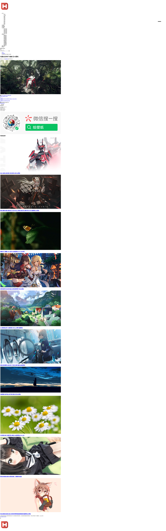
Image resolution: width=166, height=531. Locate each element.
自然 (4, 23)
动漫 (4, 95)
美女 (4, 22)
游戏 (4, 21)
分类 (2, 13)
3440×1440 (5, 31)
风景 (4, 14)
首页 (2, 52)
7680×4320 (5, 28)
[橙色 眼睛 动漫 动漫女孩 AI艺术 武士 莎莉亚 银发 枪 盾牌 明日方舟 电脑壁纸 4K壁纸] (30, 208)
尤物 (4, 19)
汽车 (4, 20)
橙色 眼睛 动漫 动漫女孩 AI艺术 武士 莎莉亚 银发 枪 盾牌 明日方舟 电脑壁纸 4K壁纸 (19, 210)
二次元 (2, 95)
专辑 (3, 34)
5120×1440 (5, 29)
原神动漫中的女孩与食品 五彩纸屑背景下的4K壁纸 (12, 288)
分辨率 (3, 27)
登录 (4, 48)
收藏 (4, 96)
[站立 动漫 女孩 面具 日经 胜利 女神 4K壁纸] (30, 171)
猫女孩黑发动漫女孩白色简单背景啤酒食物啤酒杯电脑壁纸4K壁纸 (15, 513)
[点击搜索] (9, 50)
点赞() (7, 96)
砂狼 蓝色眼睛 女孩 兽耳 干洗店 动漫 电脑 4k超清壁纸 (12, 365)
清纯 (4, 17)
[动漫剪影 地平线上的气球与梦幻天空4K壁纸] (30, 392)
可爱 (4, 18)
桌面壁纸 (3, 53)
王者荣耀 (5, 43)
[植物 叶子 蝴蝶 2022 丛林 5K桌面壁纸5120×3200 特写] (30, 249)
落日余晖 (5, 44)
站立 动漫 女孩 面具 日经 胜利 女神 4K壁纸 (10, 173)
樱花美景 (5, 40)
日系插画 (8, 95)
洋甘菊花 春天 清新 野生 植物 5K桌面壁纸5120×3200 (12, 435)
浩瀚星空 (5, 41)
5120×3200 (5, 32)
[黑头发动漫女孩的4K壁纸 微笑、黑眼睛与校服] (30, 474)
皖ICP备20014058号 (3, 516)
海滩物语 (5, 42)
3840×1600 (5, 33)
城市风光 (5, 37)
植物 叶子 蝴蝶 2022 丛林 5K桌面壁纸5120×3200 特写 (12, 251)
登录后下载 (2, 103)
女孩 (6, 95)
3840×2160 (5, 30)
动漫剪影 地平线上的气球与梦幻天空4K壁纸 (10, 394)
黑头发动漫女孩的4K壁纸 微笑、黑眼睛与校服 (11, 476)
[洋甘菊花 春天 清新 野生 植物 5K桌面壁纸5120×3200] (30, 433)
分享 (1, 96)
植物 (10, 95)
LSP (3, 46)
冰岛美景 (5, 39)
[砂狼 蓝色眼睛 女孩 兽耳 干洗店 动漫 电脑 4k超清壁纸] (30, 363)
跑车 (4, 24)
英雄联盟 (5, 38)
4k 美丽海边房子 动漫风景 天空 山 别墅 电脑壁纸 (11, 327)
